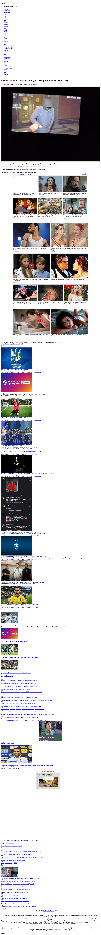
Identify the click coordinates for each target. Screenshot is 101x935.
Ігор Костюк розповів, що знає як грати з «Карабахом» (15, 889)
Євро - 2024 (7, 17)
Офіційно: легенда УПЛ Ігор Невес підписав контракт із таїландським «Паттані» (22, 582)
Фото (5, 43)
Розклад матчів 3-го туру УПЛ (9, 863)
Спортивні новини (9, 45)
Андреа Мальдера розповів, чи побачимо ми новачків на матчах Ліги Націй (21, 706)
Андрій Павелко (5, 344)
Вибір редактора (7, 743)
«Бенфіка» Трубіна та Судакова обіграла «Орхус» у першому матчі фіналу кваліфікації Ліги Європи (27, 473)
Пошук (6, 54)
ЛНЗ (31, 448)
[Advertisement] (12, 814)
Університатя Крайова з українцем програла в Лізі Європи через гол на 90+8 (21, 692)
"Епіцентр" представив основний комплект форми (14, 892)
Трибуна (6, 22)
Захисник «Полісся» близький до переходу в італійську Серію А (18, 881)
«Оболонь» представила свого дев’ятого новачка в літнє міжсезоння (19, 865)
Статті (5, 37)
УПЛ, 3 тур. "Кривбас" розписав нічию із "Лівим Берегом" (16, 854)
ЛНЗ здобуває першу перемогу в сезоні (11, 445)
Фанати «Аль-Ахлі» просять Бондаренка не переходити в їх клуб (18, 532)
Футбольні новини (9, 47)
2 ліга (5, 16)
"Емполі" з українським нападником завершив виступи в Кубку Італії (19, 369)
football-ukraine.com (48, 911)
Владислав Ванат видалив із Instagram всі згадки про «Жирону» (18, 703)
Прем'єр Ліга (4, 84)
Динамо (6, 24)
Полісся (6, 31)
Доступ (6, 50)
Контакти (6, 51)
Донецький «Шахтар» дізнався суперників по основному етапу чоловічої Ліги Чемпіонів (25, 694)
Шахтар (6, 26)
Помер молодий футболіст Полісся (10, 895)
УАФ (22, 344)
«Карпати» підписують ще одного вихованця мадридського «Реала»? (19, 680)
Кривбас (6, 30)
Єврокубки (7, 12)
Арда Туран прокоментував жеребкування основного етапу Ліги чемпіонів (21, 686)
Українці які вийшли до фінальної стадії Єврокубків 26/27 (16, 689)
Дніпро (6, 29)
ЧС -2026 (6, 19)
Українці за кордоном (9, 68)
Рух (5, 33)
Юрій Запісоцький (15, 344)
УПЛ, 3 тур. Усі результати (8, 393)
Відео (5, 44)
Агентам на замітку (9, 40)
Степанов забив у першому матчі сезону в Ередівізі (14, 417)
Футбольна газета (8, 48)
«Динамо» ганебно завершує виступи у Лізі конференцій (20, 657)
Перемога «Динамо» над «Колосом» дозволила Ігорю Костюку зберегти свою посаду (24, 556)
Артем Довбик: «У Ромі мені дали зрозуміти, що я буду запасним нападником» (22, 857)
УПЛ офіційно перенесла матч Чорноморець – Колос (15, 901)
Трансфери (7, 10)
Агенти (6, 41)
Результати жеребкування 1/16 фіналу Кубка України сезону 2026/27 (19, 697)
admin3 (15, 372)
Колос (5, 34)
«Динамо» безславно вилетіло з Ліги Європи (16, 673)
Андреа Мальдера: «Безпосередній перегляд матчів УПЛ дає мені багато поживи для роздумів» (26, 700)
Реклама (6, 52)
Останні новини (7, 676)
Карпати (6, 27)
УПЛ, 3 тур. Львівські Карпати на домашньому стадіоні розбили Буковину (21, 451)
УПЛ (5, 13)
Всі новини (7, 9)
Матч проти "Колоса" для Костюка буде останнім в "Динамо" (17, 884)
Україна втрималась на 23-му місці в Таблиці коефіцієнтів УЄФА (18, 683)
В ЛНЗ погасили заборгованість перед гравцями (14, 898)
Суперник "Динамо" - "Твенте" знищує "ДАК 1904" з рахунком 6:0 (19, 906)
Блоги (5, 38)
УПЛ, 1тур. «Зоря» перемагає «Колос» (14, 641)
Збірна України (8, 59)
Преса (5, 20)
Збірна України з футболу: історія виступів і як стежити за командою (19, 604)
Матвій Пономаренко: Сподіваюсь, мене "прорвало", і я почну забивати (20, 903)
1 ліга (5, 14)
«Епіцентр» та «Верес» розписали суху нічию (13, 860)
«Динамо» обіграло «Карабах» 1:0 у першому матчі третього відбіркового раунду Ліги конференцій (35, 626)
